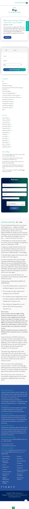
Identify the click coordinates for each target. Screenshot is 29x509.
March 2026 (6, 118)
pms (4, 110)
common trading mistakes (9, 93)
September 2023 (7, 147)
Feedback (19, 463)
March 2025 (6, 143)
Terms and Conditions (20, 474)
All (3, 81)
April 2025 (6, 140)
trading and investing (8, 103)
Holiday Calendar (7, 472)
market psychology (7, 85)
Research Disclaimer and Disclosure (22, 471)
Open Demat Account (6, 474)
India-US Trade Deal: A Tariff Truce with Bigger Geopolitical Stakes (13, 170)
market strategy (7, 91)
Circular (5, 469)
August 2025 (6, 132)
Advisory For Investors (20, 478)
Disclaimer (20, 468)
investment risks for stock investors (11, 95)
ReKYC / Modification (6, 478)
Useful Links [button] (6, 467)
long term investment (8, 99)
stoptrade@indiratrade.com (12, 452)
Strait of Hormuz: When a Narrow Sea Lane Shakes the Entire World (13, 162)
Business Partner (21, 461)
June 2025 (6, 136)
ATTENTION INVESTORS (8, 222)
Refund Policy (6, 459)
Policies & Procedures (5, 461)
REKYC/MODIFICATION (20, 2)
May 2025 (6, 138)
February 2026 (6, 120)
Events (4, 465)
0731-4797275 (8, 441)
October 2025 (6, 128)
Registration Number (6, 482)
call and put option (8, 107)
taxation (5, 83)
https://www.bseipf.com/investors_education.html (14, 330)
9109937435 (4, 454)
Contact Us (20, 466)
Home (14, 8)
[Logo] (5, 3)
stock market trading (8, 101)
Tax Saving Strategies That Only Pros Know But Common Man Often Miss (13, 155)
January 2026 (6, 122)
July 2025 (5, 134)
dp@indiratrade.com (14, 378)
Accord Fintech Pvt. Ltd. (15, 497)
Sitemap (19, 456)
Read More (7, 37)
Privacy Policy (6, 456)
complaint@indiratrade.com (8, 446)
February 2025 (6, 145)
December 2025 (7, 124)
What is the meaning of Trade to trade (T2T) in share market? (14, 21)
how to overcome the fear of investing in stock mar (12, 88)
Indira (13, 508)
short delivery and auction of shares (12, 97)
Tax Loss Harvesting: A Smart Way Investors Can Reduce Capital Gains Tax (12, 158)
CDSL (20, 222)
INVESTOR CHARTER (7, 448)
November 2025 (7, 126)
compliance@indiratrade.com (19, 439)
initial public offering (8, 105)
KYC (17, 222)
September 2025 (7, 130)
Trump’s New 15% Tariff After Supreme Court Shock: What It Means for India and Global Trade (13, 166)
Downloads (20, 459)
